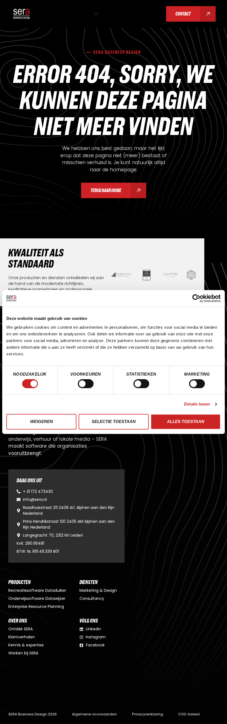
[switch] (86, 383)
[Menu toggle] (96, 14)
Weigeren (41, 421)
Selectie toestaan (114, 421)
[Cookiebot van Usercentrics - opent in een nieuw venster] (196, 298)
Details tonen (197, 404)
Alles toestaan (185, 421)
